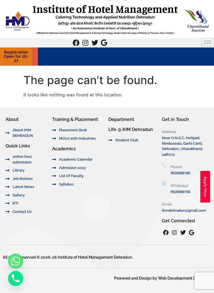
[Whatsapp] (15, 261)
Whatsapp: (180, 186)
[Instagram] (85, 42)
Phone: (177, 167)
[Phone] (15, 278)
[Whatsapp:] (164, 183)
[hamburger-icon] (207, 42)
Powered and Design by (136, 278)
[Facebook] (76, 42)
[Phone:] (164, 165)
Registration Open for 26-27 (16, 56)
